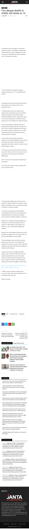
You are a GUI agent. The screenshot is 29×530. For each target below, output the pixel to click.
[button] (2, 2)
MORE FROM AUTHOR (18, 343)
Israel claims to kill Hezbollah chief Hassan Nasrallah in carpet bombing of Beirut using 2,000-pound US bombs (14, 393)
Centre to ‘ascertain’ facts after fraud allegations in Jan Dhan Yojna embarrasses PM (21, 336)
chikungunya (21, 313)
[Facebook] (2, 324)
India (7, 5)
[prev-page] (2, 374)
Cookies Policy (14, 524)
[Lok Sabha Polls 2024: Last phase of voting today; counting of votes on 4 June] (5, 349)
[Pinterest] (9, 324)
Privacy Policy (6, 524)
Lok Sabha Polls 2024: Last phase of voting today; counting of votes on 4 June (19, 348)
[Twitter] (6, 324)
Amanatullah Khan (13, 313)
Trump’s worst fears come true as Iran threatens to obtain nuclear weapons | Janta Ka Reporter (14, 382)
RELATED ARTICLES (7, 343)
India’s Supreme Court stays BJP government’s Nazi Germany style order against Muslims (14, 428)
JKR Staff (5, 15)
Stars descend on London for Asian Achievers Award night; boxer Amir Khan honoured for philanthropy (14, 399)
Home (2, 5)
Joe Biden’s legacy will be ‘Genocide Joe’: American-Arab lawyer (14, 433)
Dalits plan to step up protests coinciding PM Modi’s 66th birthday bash (7, 335)
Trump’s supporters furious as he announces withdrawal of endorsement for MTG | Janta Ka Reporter (13, 387)
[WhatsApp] (13, 324)
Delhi (10, 5)
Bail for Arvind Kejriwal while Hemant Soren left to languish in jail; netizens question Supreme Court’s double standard (18, 358)
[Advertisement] (14, 32)
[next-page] (5, 374)
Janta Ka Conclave (22, 524)
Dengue (3, 315)
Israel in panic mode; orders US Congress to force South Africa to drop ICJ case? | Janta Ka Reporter (14, 409)
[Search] (27, 2)
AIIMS (7, 313)
